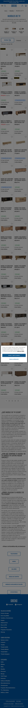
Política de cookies (20, 351)
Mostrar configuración (14, 359)
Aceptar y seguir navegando (14, 355)
